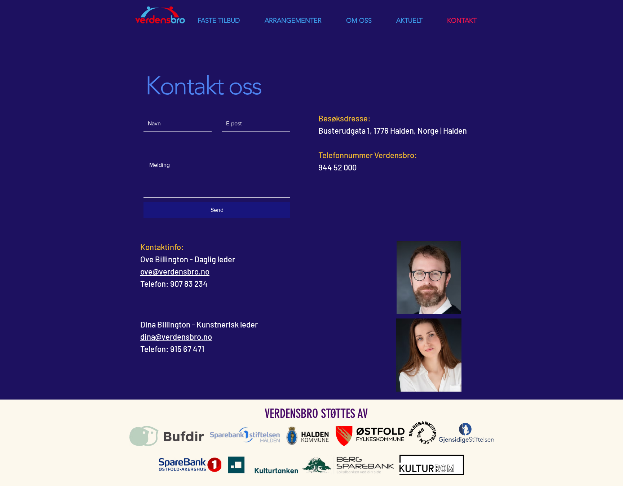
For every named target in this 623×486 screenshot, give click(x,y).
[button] (218, 21)
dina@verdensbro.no (176, 336)
